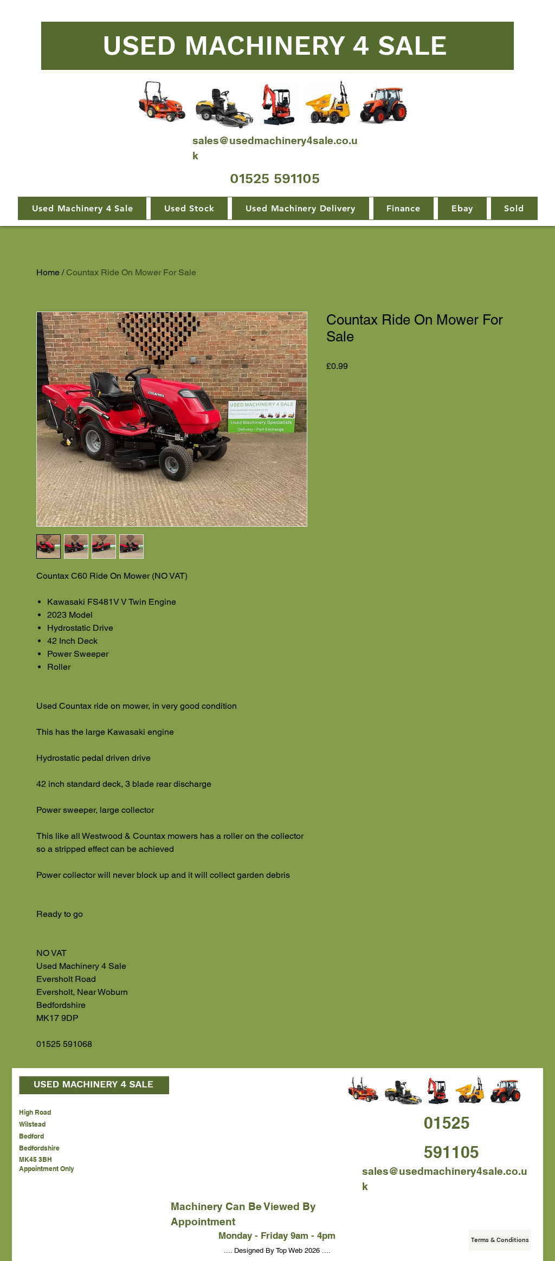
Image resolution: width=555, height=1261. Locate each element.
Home (48, 272)
